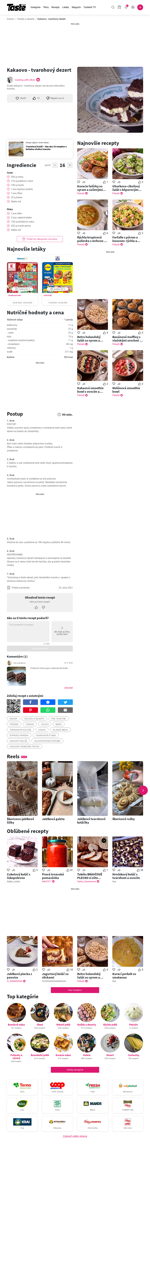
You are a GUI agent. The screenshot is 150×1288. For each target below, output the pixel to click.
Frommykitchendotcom (54, 981)
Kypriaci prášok (19, 735)
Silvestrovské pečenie (47, 741)
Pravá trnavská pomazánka (53, 876)
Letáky (65, 7)
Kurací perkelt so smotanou (124, 975)
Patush (81, 193)
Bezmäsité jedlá (40, 1055)
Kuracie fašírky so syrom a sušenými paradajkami (90, 187)
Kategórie (35, 7)
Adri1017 (46, 881)
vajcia (45, 724)
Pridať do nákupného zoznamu (41, 239)
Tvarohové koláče (20, 730)
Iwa (114, 881)
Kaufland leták (14, 295)
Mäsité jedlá (63, 1024)
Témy (46, 7)
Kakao (42, 730)
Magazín (76, 7)
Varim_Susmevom (86, 881)
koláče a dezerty (34, 719)
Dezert (110, 1055)
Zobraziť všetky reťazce (75, 1136)
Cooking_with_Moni (25, 80)
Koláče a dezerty (25, 19)
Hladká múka (60, 730)
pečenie (14, 724)
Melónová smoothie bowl (126, 389)
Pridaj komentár (40, 648)
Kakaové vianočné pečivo (24, 746)
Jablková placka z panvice (19, 975)
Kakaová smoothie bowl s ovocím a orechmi (90, 389)
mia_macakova (19, 663)
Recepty (55, 7)
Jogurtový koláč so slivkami (55, 975)
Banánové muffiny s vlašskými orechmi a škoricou (126, 338)
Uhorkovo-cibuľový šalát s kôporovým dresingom (126, 187)
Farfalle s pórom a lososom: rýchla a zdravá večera (125, 239)
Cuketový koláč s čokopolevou (18, 876)
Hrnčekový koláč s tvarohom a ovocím (126, 876)
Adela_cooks (13, 881)
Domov (10, 19)
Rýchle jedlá (110, 1024)
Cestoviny (133, 1055)
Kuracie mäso (63, 1055)
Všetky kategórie (75, 1070)
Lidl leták (48, 295)
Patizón (133, 1024)
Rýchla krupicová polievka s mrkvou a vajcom (91, 239)
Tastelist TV (89, 7)
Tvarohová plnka (46, 735)
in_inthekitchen (14, 981)
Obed (40, 1024)
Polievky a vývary (16, 1056)
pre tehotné (58, 719)
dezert (13, 719)
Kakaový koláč (18, 741)
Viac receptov (75, 990)
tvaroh (30, 724)
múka (59, 724)
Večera (86, 1055)
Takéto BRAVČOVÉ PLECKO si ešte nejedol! (89, 876)
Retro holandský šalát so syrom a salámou (88, 338)
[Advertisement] (75, 43)
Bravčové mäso (16, 1024)
